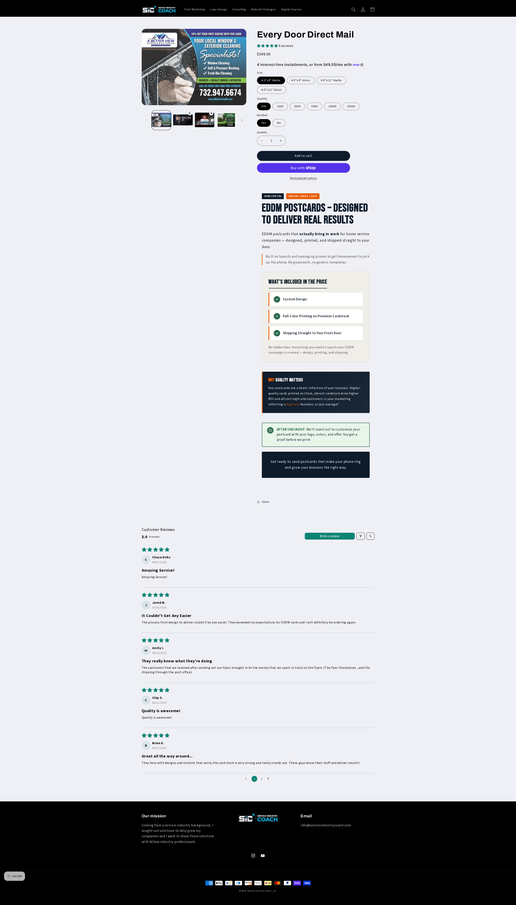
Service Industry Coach (259, 890)
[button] (353, 9)
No (279, 123)
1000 (280, 106)
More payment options (303, 178)
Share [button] (265, 502)
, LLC (274, 890)
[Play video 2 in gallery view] (204, 120)
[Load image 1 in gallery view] (161, 120)
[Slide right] (241, 120)
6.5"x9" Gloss (300, 80)
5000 (314, 106)
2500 (297, 106)
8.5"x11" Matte (331, 80)
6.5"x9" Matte (271, 80)
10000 (332, 106)
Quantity (262, 132)
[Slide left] (146, 120)
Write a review (329, 536)
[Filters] (360, 536)
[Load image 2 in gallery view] (226, 120)
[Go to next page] (269, 779)
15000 (351, 106)
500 (263, 106)
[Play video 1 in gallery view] (183, 120)
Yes (263, 123)
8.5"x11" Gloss (271, 90)
